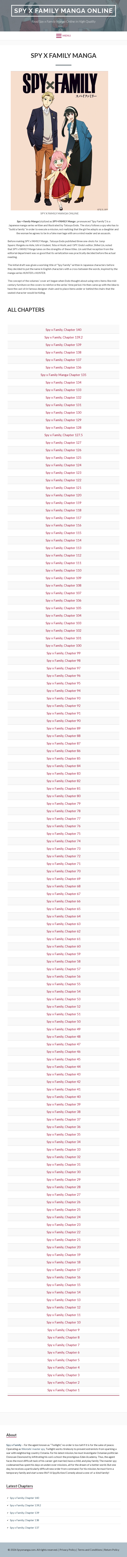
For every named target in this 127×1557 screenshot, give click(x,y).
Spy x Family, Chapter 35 (64, 1134)
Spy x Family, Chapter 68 (64, 886)
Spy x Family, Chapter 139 (63, 345)
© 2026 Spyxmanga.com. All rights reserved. (33, 1549)
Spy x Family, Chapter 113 (63, 548)
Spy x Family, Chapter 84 (64, 766)
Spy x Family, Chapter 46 (64, 1051)
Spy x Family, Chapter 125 (63, 457)
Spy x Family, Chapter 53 (64, 999)
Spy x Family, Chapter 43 (64, 1074)
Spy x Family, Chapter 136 (63, 367)
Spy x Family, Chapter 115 (63, 533)
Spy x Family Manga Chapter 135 (63, 375)
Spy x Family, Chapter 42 (64, 1082)
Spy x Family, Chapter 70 (64, 871)
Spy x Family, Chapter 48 (64, 1036)
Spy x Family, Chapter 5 (63, 1360)
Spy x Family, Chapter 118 (63, 510)
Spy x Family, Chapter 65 (64, 909)
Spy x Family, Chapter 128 (63, 427)
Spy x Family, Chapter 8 (63, 1337)
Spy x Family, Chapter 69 (64, 879)
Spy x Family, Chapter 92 (64, 706)
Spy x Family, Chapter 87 (64, 743)
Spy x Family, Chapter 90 (64, 721)
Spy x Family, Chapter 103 (63, 623)
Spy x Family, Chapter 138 (63, 352)
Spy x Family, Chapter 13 (64, 1300)
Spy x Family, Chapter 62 (64, 931)
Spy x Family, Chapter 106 (63, 600)
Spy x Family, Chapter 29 (64, 1179)
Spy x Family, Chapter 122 (63, 480)
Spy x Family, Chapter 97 (64, 668)
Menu (67, 35)
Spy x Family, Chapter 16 (64, 1277)
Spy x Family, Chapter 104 (63, 615)
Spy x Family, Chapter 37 (64, 1119)
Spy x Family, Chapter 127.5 (63, 435)
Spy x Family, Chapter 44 (64, 1066)
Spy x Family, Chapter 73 (64, 848)
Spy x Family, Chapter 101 (63, 638)
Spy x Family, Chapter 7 (63, 1345)
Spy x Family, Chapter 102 (63, 630)
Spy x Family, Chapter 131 (63, 405)
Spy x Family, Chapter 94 (64, 690)
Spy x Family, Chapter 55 (64, 984)
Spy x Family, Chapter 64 (64, 916)
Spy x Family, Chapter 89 (64, 728)
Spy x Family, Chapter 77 (64, 818)
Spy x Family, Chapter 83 (64, 773)
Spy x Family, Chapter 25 (64, 1209)
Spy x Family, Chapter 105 (63, 608)
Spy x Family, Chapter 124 (63, 465)
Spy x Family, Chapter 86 (64, 751)
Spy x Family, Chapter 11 (64, 1315)
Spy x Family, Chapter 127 (63, 442)
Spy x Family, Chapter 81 (64, 788)
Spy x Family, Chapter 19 (64, 1255)
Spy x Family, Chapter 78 (64, 811)
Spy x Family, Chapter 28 (64, 1187)
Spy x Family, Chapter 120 (63, 495)
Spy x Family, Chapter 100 (63, 645)
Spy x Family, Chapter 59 (64, 954)
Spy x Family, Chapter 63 (64, 924)
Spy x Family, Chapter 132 (63, 397)
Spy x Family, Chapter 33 (64, 1149)
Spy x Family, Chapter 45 (64, 1059)
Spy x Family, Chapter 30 (64, 1172)
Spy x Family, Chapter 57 (64, 969)
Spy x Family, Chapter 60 (64, 946)
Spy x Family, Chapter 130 (63, 412)
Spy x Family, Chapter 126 (63, 450)
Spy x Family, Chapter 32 (64, 1157)
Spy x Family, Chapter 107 (63, 593)
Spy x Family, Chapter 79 (64, 803)
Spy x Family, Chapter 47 (64, 1044)
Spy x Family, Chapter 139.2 (63, 337)
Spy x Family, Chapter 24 (64, 1217)
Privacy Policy (68, 1549)
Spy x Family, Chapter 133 (63, 390)
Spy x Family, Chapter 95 (64, 683)
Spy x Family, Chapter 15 (64, 1285)
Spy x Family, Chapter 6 (63, 1352)
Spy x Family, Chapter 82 (64, 781)
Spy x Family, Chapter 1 (63, 1390)
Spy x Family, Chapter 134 (63, 382)
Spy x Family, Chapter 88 (64, 736)
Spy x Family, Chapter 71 (64, 864)
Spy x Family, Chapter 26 (64, 1202)
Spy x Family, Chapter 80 (64, 796)
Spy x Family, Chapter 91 (64, 713)
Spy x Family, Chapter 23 (64, 1224)
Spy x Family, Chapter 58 (64, 961)
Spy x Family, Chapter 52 (64, 1006)
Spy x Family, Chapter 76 (64, 826)
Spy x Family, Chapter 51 (64, 1014)
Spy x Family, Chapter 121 (63, 488)
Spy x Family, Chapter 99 (64, 653)
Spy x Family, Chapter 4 (63, 1367)
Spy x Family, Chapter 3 (63, 1375)
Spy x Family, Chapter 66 (64, 901)
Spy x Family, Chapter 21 (64, 1240)
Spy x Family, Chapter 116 (63, 525)
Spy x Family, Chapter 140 (63, 330)
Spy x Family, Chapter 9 (63, 1330)
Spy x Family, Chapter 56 (64, 976)
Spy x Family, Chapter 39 (64, 1104)
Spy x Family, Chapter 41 (64, 1089)
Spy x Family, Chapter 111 (63, 563)
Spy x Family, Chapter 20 (64, 1247)
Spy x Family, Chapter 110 (63, 570)
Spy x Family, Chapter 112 (63, 555)
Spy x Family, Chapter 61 (64, 939)
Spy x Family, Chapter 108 (63, 585)
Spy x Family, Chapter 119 (63, 503)
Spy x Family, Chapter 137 (63, 360)
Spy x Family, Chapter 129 (63, 420)
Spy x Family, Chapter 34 (64, 1142)
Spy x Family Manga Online (63, 10)
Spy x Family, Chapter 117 (63, 518)
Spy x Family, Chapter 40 (64, 1097)
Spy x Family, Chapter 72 (64, 856)
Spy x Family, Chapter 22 (64, 1232)
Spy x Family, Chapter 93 (64, 698)
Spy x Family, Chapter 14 (64, 1292)
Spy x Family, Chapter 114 (63, 540)
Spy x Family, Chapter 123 (63, 472)
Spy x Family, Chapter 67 (64, 894)
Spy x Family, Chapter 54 (64, 991)
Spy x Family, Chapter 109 (63, 578)
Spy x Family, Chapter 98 (64, 660)
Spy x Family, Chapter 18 (64, 1262)
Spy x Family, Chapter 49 (64, 1029)
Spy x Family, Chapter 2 (63, 1382)
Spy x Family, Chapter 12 (64, 1307)
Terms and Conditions (90, 1549)
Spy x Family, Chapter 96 (64, 675)
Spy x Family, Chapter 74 (64, 841)
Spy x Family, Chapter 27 (64, 1194)
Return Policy (111, 1549)
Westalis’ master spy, (33, 1448)
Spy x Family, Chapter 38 (64, 1112)
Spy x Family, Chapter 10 (64, 1322)
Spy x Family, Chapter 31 (64, 1164)
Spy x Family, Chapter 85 (64, 758)
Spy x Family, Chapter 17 (64, 1270)
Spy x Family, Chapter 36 (64, 1127)
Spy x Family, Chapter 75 (64, 833)
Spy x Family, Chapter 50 (64, 1021)
